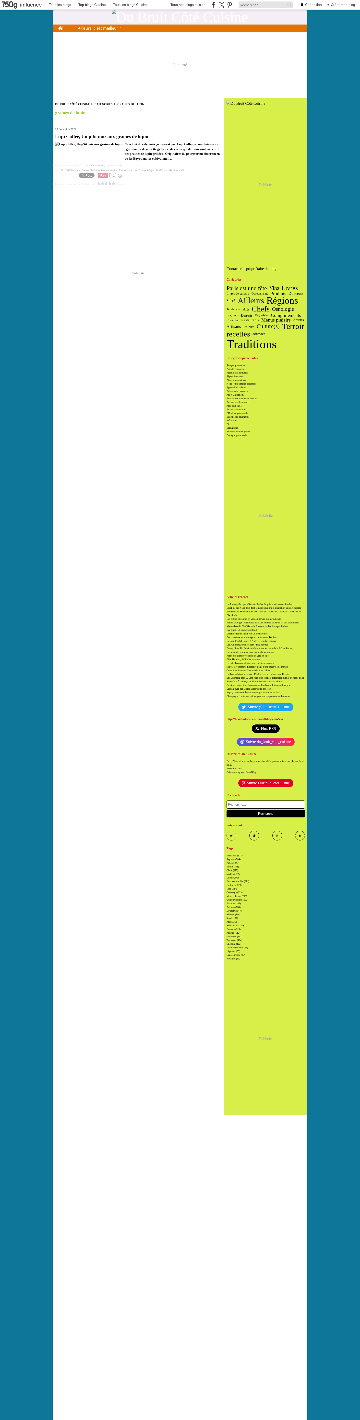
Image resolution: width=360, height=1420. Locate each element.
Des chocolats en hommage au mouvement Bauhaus (252, 637)
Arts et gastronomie (236, 409)
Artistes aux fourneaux (238, 402)
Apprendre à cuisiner (237, 387)
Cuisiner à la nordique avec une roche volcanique (251, 652)
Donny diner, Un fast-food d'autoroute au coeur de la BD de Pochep (260, 648)
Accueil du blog (234, 768)
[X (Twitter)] (221, 5)
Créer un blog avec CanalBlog (241, 772)
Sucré (231, 300)
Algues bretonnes (235, 376)
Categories (104, 104)
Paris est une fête (247, 288)
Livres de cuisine (238, 293)
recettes (238, 334)
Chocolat (233, 320)
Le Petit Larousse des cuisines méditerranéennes (250, 663)
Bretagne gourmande (237, 435)
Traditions (251, 344)
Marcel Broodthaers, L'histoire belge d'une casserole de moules (257, 666)
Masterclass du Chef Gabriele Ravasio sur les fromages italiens (257, 626)
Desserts (246, 315)
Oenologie (283, 309)
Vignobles (261, 315)
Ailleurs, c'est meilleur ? (99, 28)
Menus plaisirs (276, 320)
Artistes (298, 320)
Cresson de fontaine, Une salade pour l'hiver (248, 670)
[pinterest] (230, 5)
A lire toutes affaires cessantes (241, 383)
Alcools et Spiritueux (237, 372)
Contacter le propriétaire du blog (251, 269)
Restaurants (250, 320)
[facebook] (213, 5)
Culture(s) (268, 326)
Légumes (233, 315)
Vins (274, 288)
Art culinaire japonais (237, 391)
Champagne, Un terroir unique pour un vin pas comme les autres (258, 696)
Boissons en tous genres (238, 431)
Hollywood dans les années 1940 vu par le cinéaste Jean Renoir (258, 674)
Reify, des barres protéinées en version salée (248, 655)
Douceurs (295, 294)
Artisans (234, 326)
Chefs (261, 309)
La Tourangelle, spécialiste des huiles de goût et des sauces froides (259, 604)
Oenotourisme (260, 293)
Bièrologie (232, 420)
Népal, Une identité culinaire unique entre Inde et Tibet (254, 692)
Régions (282, 300)
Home (61, 27)
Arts (246, 309)
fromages (248, 326)
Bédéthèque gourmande (238, 416)
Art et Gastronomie (236, 394)
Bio (228, 424)
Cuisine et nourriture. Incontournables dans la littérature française (258, 685)
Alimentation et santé (237, 380)
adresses (258, 334)
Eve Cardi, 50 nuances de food (242, 630)
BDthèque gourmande (237, 413)
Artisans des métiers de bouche (242, 398)
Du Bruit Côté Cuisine (72, 104)
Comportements (286, 315)
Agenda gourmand (235, 369)
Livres (289, 288)
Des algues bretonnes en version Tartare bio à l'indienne (254, 619)
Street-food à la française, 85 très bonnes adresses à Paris (254, 681)
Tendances (233, 309)
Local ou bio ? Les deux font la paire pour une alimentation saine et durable (264, 608)
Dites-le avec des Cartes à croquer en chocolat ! (250, 688)
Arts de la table (234, 405)
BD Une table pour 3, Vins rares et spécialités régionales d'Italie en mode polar (265, 677)
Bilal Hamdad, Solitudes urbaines (243, 659)
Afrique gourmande (236, 365)
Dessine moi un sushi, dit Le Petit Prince (247, 633)
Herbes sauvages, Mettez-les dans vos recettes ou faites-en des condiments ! (263, 622)
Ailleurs (251, 300)
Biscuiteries (232, 427)
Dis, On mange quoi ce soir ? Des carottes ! (248, 644)
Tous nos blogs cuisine (187, 5)
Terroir (293, 326)
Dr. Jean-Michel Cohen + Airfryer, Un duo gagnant (251, 641)
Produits (278, 293)
